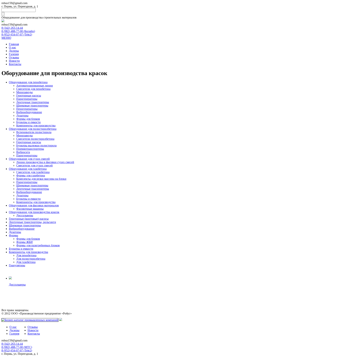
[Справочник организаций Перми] (60, 319)
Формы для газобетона (30, 175)
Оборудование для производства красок (34, 212)
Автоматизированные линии (34, 85)
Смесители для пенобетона (33, 88)
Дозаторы (22, 115)
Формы (13, 235)
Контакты (15, 64)
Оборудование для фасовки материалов (34, 205)
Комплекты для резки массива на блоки (41, 178)
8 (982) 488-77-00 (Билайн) (18, 31)
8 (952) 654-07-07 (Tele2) (16, 34)
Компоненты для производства (35, 125)
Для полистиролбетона (30, 258)
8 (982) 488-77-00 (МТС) (16, 347)
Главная (14, 44)
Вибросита (23, 152)
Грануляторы (17, 265)
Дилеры (14, 50)
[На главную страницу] (2, 21)
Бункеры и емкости (28, 122)
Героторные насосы (28, 95)
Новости (14, 60)
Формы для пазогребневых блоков (38, 245)
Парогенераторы (26, 98)
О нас (12, 47)
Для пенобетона (26, 255)
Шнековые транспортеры (32, 105)
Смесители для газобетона (33, 172)
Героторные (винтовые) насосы (29, 218)
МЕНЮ (6, 37)
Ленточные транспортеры (32, 102)
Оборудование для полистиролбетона (32, 128)
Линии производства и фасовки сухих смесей (45, 162)
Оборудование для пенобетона (28, 82)
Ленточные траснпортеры (32, 188)
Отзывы (14, 57)
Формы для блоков (28, 118)
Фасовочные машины (30, 208)
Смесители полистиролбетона (35, 138)
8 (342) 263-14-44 (12, 27)
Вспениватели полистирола (33, 132)
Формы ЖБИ (24, 242)
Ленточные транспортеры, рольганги (32, 222)
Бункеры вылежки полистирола (36, 145)
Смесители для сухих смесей (34, 165)
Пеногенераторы (27, 108)
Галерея (14, 54)
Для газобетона (26, 262)
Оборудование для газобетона (28, 168)
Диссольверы (24, 215)
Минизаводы (24, 92)
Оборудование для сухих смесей (29, 158)
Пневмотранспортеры (30, 148)
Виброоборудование (29, 112)
